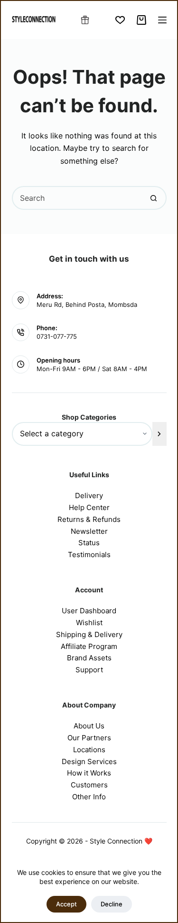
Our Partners (89, 737)
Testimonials (89, 554)
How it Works (89, 772)
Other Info (89, 796)
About (84, 725)
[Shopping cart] (141, 20)
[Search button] (154, 198)
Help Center (89, 507)
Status (89, 542)
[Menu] (162, 20)
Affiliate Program (89, 646)
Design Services (89, 761)
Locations (89, 749)
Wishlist (89, 622)
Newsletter (89, 531)
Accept (66, 904)
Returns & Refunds (89, 519)
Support (89, 669)
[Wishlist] (120, 20)
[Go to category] (159, 434)
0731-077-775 (57, 336)
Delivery (89, 495)
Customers (89, 784)
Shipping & (75, 634)
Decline (111, 904)
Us (99, 725)
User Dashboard (89, 610)
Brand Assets (89, 657)
